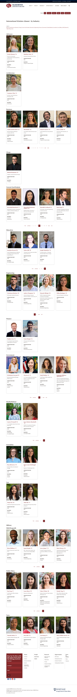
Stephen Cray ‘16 (11, 339)
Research (42, 5)
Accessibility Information (10, 692)
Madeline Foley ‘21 (28, 54)
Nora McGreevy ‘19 (12, 464)
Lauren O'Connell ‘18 (12, 422)
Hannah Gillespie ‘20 (45, 293)
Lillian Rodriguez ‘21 (62, 293)
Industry (54, 13)
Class (62, 13)
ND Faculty (57, 656)
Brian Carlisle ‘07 (61, 129)
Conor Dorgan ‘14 (28, 339)
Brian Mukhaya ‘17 (11, 548)
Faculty (45, 661)
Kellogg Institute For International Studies (13, 690)
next (45, 147)
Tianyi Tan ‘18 (10, 502)
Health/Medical (50, 27)
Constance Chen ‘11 (12, 93)
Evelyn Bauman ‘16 (12, 54)
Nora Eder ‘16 (27, 635)
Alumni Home (67, 13)
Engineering (36, 27)
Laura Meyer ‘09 (28, 591)
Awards (25, 662)
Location (49, 13)
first (25, 225)
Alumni (35, 658)
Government (44, 27)
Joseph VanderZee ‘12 (45, 250)
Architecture (12, 27)
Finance (40, 27)
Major (59, 13)
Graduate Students (47, 663)
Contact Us (20, 691)
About (30, 5)
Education (32, 27)
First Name (9, 661)
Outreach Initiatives (27, 660)
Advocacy (8, 27)
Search (69, 6)
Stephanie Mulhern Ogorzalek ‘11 (61, 376)
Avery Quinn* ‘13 (44, 548)
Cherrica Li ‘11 (27, 375)
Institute (25, 656)
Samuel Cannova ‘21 (45, 129)
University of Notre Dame (16, 688)
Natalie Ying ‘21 (61, 591)
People (35, 5)
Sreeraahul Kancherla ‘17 (13, 207)
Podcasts (67, 661)
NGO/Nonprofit (65, 27)
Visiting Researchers (58, 658)
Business (17, 27)
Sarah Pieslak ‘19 (28, 548)
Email (8, 670)
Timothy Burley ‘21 (12, 635)
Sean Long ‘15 (60, 207)
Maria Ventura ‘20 (61, 548)
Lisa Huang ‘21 (43, 635)
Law (58, 27)
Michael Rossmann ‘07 (12, 172)
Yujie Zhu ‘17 (27, 502)
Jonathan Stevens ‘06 (12, 250)
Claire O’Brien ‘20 (44, 591)
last (48, 147)
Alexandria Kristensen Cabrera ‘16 (29, 208)
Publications (46, 659)
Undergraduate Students (47, 666)
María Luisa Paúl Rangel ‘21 (30, 465)
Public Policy (9, 28)
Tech (12, 28)
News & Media (63, 5)
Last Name (9, 665)
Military (61, 27)
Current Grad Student (26, 27)
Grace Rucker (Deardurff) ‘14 (30, 422)
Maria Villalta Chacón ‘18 (63, 635)
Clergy (20, 27)
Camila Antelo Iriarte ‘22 (13, 129)
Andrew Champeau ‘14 (29, 293)
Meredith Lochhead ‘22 (46, 207)
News (67, 658)
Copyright (8, 688)
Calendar (57, 5)
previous (28, 225)
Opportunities (49, 5)
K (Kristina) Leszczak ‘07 (13, 375)
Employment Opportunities (26, 665)
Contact (25, 658)
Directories (36, 656)
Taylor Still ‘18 (27, 250)
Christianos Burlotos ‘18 (13, 293)
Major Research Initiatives (47, 657)
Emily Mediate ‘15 (44, 375)
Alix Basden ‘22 (27, 129)
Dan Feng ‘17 (10, 591)
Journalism (55, 27)
